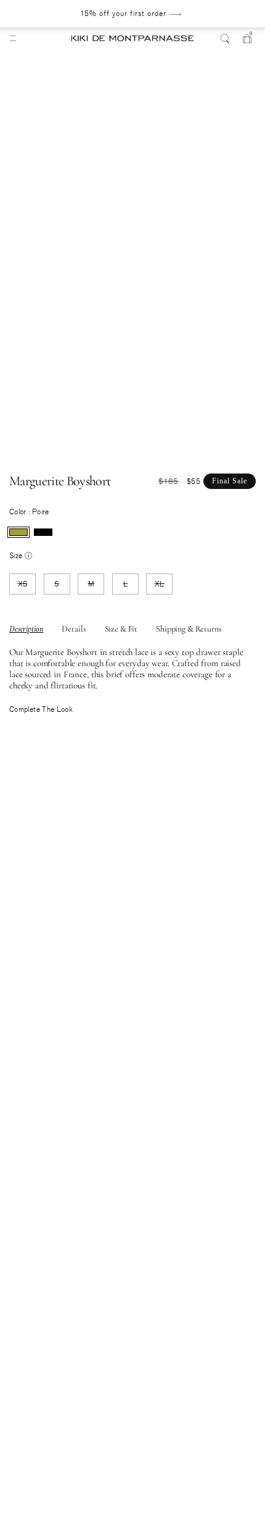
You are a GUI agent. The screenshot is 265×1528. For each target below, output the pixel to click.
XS (27, 586)
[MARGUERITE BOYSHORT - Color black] (43, 532)
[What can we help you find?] (225, 38)
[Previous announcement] (34, 13)
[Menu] (13, 38)
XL (164, 586)
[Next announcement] (226, 13)
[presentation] (18, 532)
